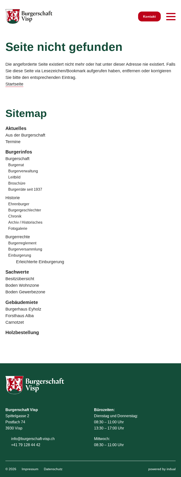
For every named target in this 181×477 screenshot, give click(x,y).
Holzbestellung (22, 332)
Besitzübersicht (19, 278)
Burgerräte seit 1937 (25, 189)
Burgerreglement (22, 243)
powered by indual (162, 469)
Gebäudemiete (21, 302)
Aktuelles (15, 128)
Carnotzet (14, 322)
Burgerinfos (18, 151)
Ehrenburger (18, 204)
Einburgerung (19, 255)
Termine (13, 141)
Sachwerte (17, 272)
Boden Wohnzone (22, 285)
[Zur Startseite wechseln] (29, 16)
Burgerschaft (17, 158)
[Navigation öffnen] (171, 16)
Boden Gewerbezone (25, 292)
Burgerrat (16, 165)
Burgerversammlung (25, 249)
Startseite (14, 84)
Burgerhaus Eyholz (23, 309)
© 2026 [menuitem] (10, 469)
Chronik (14, 216)
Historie (12, 197)
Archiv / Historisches (25, 222)
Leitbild (14, 177)
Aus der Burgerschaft (25, 135)
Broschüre (16, 183)
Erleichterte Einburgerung (40, 261)
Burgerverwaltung (23, 171)
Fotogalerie (17, 228)
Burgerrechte (17, 236)
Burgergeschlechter (24, 210)
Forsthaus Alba (19, 315)
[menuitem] (90, 128)
